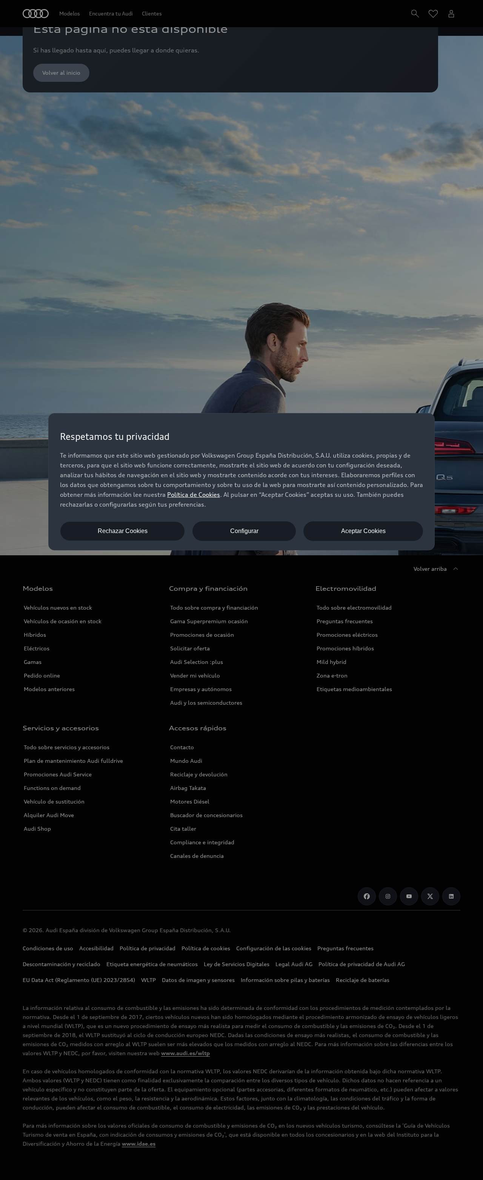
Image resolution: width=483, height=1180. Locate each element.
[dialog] (241, 481)
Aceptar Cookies (363, 531)
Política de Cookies (193, 494)
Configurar (244, 531)
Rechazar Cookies (123, 531)
